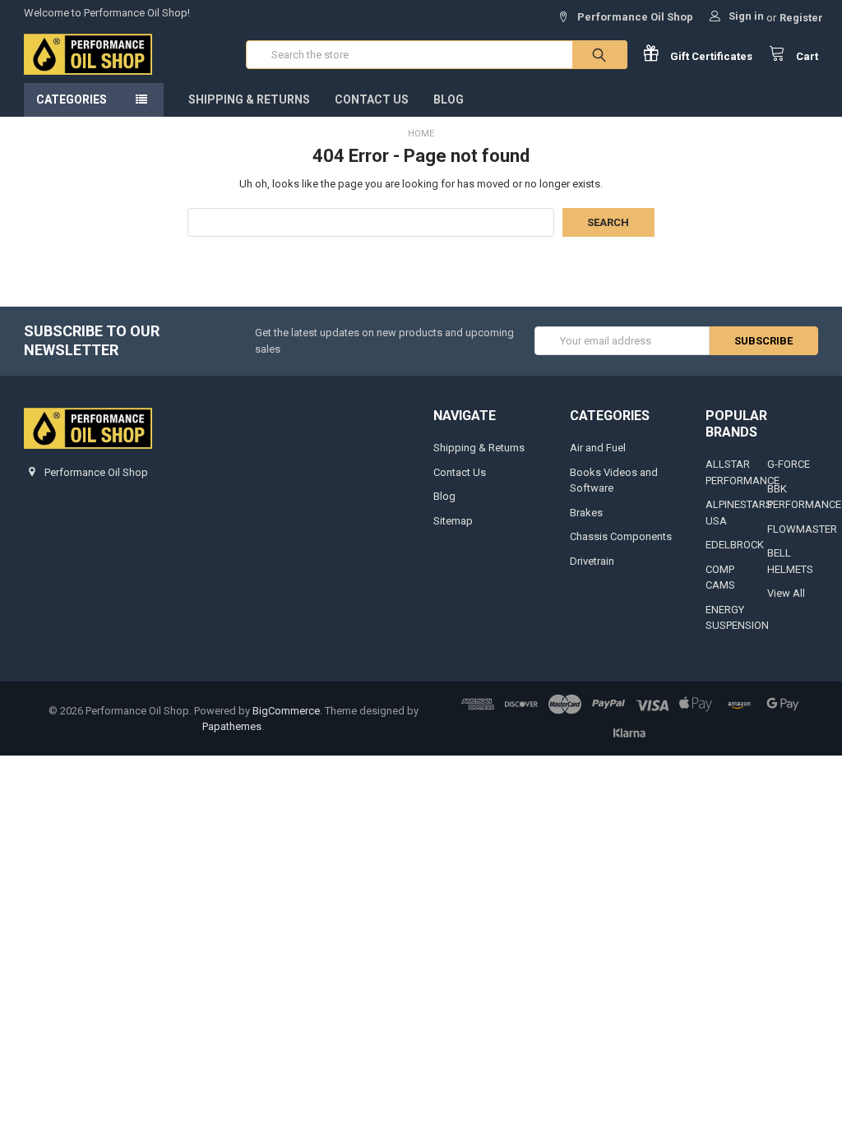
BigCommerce (286, 711)
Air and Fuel (598, 447)
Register (801, 18)
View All (786, 593)
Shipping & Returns (249, 99)
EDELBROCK (735, 544)
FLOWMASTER (802, 529)
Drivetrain (592, 561)
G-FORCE (788, 464)
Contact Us (372, 99)
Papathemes (231, 726)
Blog (448, 99)
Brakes (586, 512)
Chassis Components (621, 536)
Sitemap (453, 521)
